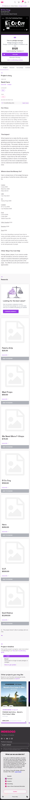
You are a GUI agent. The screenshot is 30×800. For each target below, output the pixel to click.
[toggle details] (26, 722)
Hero (4, 524)
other (3, 96)
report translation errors (15, 749)
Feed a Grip (7, 348)
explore (17, 678)
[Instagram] (9, 739)
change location (22, 6)
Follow (15, 54)
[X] (4, 739)
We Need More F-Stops (13, 436)
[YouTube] (7, 739)
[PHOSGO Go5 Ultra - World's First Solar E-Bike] (13, 693)
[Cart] (19, 2)
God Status (7, 613)
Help (13, 650)
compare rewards (10, 311)
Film (3, 90)
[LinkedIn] (12, 739)
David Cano (6, 12)
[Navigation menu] (28, 2)
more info (3, 84)
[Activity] (22, 2)
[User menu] (25, 2)
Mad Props (7, 392)
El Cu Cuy (5, 10)
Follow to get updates (10, 664)
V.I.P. (4, 568)
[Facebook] (2, 739)
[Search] (15, 2)
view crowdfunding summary (15, 60)
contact (9, 84)
